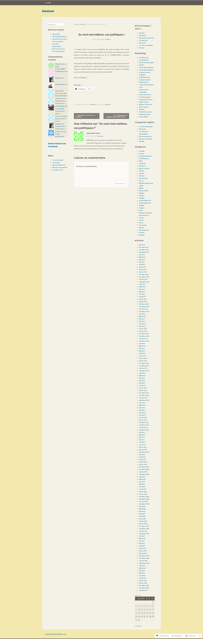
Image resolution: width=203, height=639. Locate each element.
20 (147, 613)
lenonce (48, 11)
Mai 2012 (142, 410)
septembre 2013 (144, 371)
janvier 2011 (143, 449)
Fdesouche (142, 43)
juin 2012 (142, 408)
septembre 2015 (144, 311)
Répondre (100, 136)
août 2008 (142, 506)
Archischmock (143, 60)
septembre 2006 (144, 563)
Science (141, 218)
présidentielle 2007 (145, 200)
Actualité (142, 151)
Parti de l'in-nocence (145, 112)
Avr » (140, 626)
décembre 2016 (144, 274)
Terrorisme (143, 225)
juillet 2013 (142, 375)
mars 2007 (142, 548)
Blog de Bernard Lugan (146, 62)
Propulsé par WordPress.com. (55, 634)
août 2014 (142, 343)
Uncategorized (144, 230)
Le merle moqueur (145, 97)
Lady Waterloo (143, 82)
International (143, 178)
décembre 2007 (144, 526)
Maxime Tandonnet (145, 104)
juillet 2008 (142, 509)
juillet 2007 (142, 538)
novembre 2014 (144, 336)
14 (150, 609)
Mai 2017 (142, 262)
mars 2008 (142, 519)
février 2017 (143, 269)
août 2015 (142, 314)
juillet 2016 (142, 287)
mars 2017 (142, 267)
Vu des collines (143, 117)
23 (136, 616)
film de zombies (144, 168)
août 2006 (142, 565)
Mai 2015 (142, 321)
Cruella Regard (60, 71)
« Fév (136, 626)
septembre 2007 (144, 533)
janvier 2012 (143, 420)
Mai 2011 (142, 440)
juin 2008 (142, 511)
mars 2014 (142, 356)
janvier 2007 (143, 553)
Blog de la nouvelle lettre (146, 38)
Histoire (141, 171)
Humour (141, 176)
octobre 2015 (143, 309)
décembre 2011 (144, 422)
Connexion (56, 162)
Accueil (48, 3)
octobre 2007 (143, 531)
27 (147, 616)
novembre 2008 (144, 499)
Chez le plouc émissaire (146, 67)
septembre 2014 (144, 341)
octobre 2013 (143, 368)
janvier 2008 (143, 524)
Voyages (141, 232)
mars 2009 (142, 489)
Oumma (141, 48)
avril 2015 (142, 324)
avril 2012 (142, 412)
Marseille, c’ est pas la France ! (85, 116)
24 (139, 616)
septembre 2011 (144, 430)
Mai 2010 (142, 454)
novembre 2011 (144, 425)
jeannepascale (59, 84)
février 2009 (143, 491)
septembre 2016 (144, 282)
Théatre (141, 227)
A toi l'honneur (143, 57)
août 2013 (142, 373)
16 (136, 613)
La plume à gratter (144, 80)
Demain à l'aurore (144, 72)
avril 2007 (142, 546)
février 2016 (143, 299)
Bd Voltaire (142, 35)
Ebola (140, 161)
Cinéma (141, 153)
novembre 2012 (144, 395)
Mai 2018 (142, 245)
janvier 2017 (143, 272)
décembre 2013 (144, 363)
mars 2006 (142, 578)
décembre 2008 (144, 496)
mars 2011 (142, 445)
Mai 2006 (142, 573)
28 (150, 616)
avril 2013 (142, 383)
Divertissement (144, 158)
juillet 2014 (142, 346)
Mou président (143, 190)
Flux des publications (58, 165)
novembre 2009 (144, 469)
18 (142, 613)
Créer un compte (57, 160)
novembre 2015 (144, 306)
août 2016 (142, 284)
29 (153, 616)
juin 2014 (142, 348)
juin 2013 (142, 378)
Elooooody (142, 129)
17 (139, 613)
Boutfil (141, 65)
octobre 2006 (143, 561)
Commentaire (119, 183)
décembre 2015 (144, 304)
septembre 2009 (144, 474)
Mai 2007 (142, 543)
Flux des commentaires (59, 167)
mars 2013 (142, 385)
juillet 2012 (142, 405)
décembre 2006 (144, 556)
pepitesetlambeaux (61, 106)
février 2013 (143, 388)
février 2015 (143, 329)
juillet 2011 (142, 435)
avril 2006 (142, 575)
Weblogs (142, 235)
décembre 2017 (144, 247)
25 (142, 616)
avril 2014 (142, 353)
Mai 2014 (142, 351)
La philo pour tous (144, 77)
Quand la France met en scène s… (59, 110)
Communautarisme (145, 156)
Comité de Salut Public (146, 126)
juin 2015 (142, 319)
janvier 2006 (143, 583)
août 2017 (142, 255)
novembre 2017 (144, 250)
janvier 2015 (143, 331)
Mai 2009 (142, 484)
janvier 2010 (143, 464)
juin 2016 (142, 289)
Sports (141, 223)
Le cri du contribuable (146, 45)
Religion (141, 208)
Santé (141, 210)
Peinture (141, 195)
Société (141, 220)
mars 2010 (142, 459)
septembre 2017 (144, 252)
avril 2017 (142, 264)
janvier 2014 (143, 361)
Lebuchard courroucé (146, 99)
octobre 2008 (143, 501)
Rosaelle (141, 141)
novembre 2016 (144, 277)
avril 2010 (142, 457)
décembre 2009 (144, 467)
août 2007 (142, 536)
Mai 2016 (142, 292)
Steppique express (144, 114)
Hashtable (142, 75)
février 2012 (143, 417)
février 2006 (143, 580)
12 (144, 609)
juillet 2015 (142, 316)
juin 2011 (142, 437)
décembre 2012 (144, 393)
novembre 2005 (144, 588)
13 (147, 609)
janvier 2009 (143, 494)
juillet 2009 (142, 479)
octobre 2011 (143, 427)
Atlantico (142, 33)
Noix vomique (143, 107)
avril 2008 (142, 516)
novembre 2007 (144, 528)
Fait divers (142, 166)
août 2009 (142, 477)
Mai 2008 (142, 514)
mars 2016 (142, 296)
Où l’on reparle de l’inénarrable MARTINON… (116, 116)
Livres (141, 181)
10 (139, 609)
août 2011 (142, 432)
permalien (108, 104)
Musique (141, 193)
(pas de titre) (56, 34)
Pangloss (58, 78)
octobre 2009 (143, 472)
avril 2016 (142, 294)
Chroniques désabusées (146, 70)
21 (150, 613)
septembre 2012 (144, 400)
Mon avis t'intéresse (145, 136)
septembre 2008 (144, 504)
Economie (142, 163)
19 (144, 613)
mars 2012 (142, 415)
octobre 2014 (143, 338)
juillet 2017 (142, 257)
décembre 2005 (144, 585)
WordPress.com (57, 170)
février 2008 (143, 521)
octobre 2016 (143, 279)
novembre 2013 (144, 366)
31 (139, 620)
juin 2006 (142, 570)
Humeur (141, 173)
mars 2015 (142, 326)
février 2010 (143, 462)
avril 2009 (142, 487)
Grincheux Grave (93, 133)
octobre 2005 (143, 590)
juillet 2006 (142, 568)
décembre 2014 (144, 333)
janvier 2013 (143, 390)
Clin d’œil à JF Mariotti (59, 36)
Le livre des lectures (145, 94)
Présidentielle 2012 (145, 203)
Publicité (141, 205)
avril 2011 (142, 442)
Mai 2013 (142, 380)
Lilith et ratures (144, 102)
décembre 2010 (144, 452)
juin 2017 (142, 259)
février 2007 (143, 551)
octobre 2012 (143, 398)
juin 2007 (142, 541)
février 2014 (143, 358)
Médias (141, 188)
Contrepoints (143, 40)
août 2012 (142, 403)
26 (144, 616)
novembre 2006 (144, 558)
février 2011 (143, 447)
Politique (82, 24)
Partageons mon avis (145, 139)
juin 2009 (142, 482)
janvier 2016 (143, 301)
